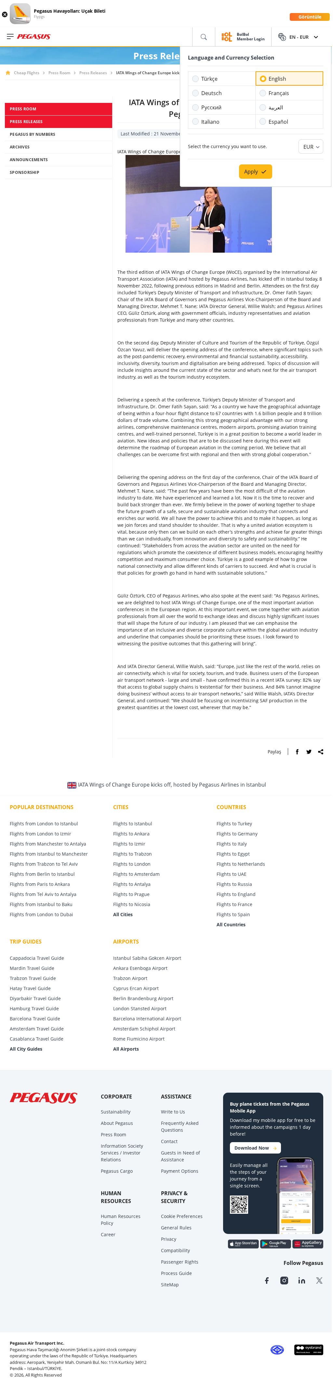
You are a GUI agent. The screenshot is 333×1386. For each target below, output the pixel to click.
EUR (308, 146)
